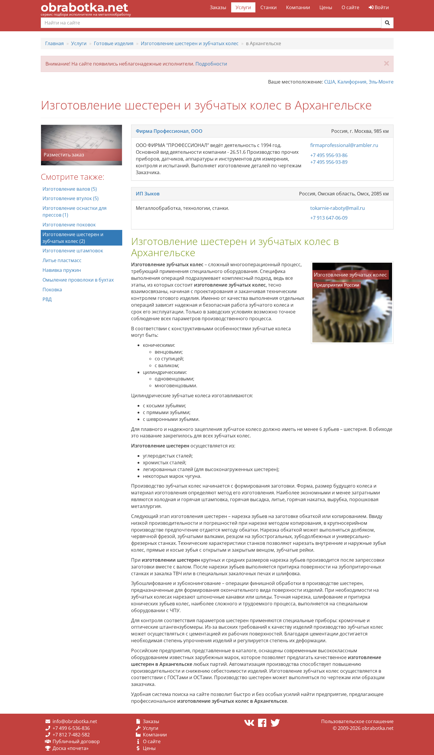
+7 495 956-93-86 (328, 155)
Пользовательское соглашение (357, 721)
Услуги (243, 7)
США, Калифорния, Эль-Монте (359, 82)
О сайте (350, 7)
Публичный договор (76, 741)
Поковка (52, 289)
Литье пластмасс (62, 260)
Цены (325, 7)
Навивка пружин (62, 270)
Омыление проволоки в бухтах (78, 280)
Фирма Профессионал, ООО (169, 131)
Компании (298, 7)
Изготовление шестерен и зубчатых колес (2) (73, 237)
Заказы (218, 7)
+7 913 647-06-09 (328, 218)
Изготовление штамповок (73, 250)
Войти (381, 7)
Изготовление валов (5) (70, 189)
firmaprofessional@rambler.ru (344, 145)
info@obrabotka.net (75, 721)
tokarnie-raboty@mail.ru (337, 208)
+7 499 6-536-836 (71, 728)
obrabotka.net (84, 7)
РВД (47, 299)
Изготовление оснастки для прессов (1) (75, 211)
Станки (268, 7)
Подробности (211, 64)
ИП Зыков (148, 193)
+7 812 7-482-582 (71, 734)
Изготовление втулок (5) (71, 198)
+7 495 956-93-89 (328, 162)
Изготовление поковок (69, 224)
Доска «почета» (71, 748)
